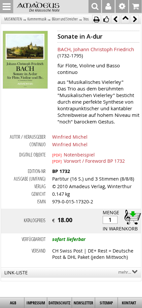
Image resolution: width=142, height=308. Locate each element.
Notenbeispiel (73, 154)
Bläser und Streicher (65, 19)
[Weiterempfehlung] (106, 19)
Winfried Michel (70, 137)
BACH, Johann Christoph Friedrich (95, 49)
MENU (6, 6)
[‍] (131, 216)
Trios (86, 19)
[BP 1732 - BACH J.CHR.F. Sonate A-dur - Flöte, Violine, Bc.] (25, 60)
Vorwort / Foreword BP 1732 (88, 161)
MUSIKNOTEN (13, 19)
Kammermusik (36, 19)
